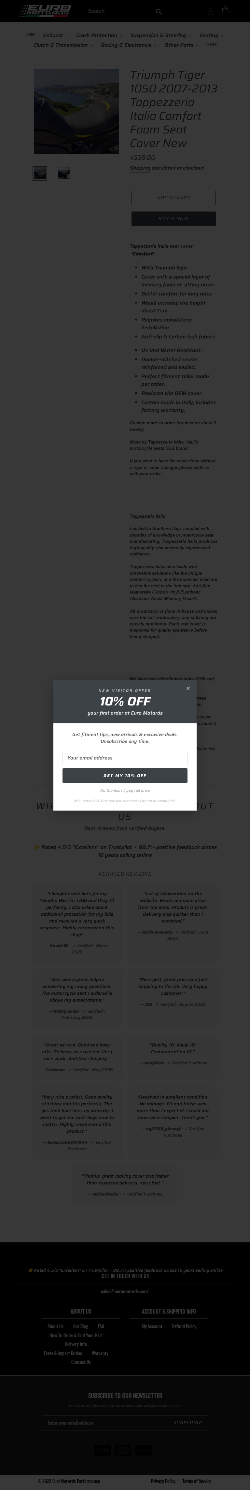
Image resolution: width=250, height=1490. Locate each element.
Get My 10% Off (125, 775)
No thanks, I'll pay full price (125, 790)
